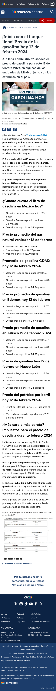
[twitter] (16, 604)
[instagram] (21, 604)
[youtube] (31, 604)
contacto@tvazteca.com (38, 632)
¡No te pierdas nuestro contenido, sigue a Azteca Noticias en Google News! (28, 581)
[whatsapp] (40, 604)
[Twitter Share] (9, 129)
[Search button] (52, 12)
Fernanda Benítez (19, 124)
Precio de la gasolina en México (18, 564)
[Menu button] (3, 12)
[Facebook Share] (4, 129)
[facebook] (36, 604)
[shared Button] (15, 129)
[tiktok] (26, 604)
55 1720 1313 (33, 635)
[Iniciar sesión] (52, 4)
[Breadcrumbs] (5, 27)
